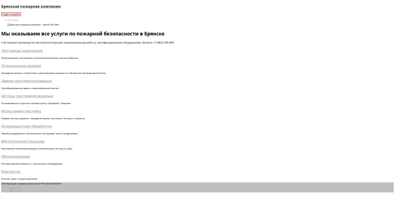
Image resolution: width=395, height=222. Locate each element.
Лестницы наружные (22, 50)
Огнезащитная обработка (26, 126)
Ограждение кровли (21, 65)
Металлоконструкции (23, 141)
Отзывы (17, 191)
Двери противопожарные (26, 80)
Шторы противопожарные (27, 95)
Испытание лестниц (21, 110)
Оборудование (15, 156)
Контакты (12, 19)
